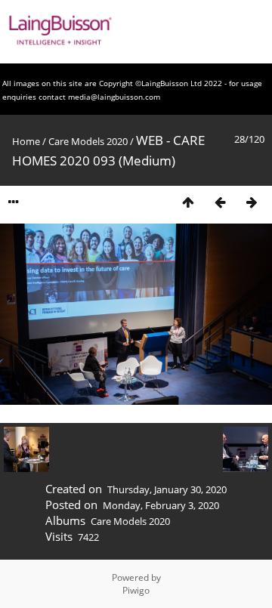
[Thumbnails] (188, 202)
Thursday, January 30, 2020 (167, 489)
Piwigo (136, 590)
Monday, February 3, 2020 (161, 505)
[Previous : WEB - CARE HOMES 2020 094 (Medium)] (220, 202)
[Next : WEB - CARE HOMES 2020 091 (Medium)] (251, 202)
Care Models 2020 (88, 141)
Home (26, 141)
